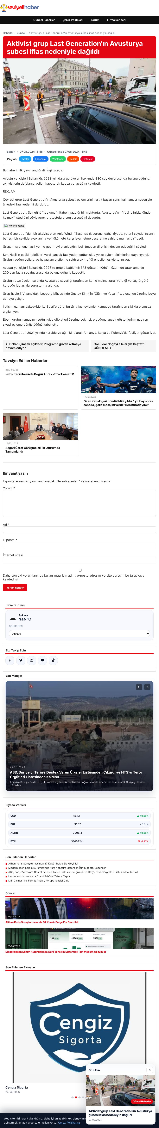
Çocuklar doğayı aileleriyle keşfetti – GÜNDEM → (120, 346)
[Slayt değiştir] (72, 1097)
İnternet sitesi (13, 555)
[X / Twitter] (20, 660)
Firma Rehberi (116, 19)
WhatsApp (57, 158)
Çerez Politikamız (69, 1122)
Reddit (73, 158)
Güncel (21, 32)
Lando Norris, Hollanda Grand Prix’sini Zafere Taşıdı (39, 876)
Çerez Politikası (73, 19)
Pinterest (87, 158)
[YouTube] (42, 660)
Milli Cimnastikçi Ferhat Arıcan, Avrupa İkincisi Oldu (38, 880)
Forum (95, 19)
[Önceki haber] (139, 687)
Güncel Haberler (44, 19)
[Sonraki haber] (147, 687)
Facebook (40, 158)
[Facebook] (9, 660)
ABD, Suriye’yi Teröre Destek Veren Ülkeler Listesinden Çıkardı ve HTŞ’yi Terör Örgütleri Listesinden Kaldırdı (73, 872)
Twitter (25, 158)
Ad (6, 524)
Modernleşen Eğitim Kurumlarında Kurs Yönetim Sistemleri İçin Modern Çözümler (57, 867)
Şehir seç (16, 626)
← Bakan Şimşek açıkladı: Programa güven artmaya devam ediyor (43, 346)
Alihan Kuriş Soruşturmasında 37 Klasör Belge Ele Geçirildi (43, 863)
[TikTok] (53, 660)
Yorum (9, 488)
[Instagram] (31, 660)
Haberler (8, 32)
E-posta (10, 540)
